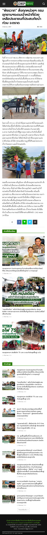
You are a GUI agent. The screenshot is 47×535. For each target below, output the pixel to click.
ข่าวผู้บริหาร (6, 265)
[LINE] (24, 222)
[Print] (35, 222)
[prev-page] (3, 359)
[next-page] (7, 359)
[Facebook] (19, 222)
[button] (43, 4)
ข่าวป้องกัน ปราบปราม (9, 349)
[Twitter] (29, 222)
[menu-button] (4, 4)
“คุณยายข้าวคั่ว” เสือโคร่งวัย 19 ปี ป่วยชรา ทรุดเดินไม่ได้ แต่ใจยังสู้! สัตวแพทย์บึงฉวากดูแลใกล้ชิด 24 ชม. (30, 425)
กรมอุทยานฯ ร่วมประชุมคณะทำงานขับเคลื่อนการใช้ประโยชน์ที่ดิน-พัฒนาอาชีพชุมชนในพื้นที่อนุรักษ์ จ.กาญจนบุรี (22, 269)
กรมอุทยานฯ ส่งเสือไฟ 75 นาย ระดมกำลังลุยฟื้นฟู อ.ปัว (21, 352)
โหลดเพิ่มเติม (23, 510)
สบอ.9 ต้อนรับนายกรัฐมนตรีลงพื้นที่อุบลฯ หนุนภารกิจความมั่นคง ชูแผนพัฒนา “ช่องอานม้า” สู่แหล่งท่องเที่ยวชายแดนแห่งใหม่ (30, 412)
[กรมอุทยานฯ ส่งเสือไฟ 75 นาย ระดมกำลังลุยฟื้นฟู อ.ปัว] (23, 335)
